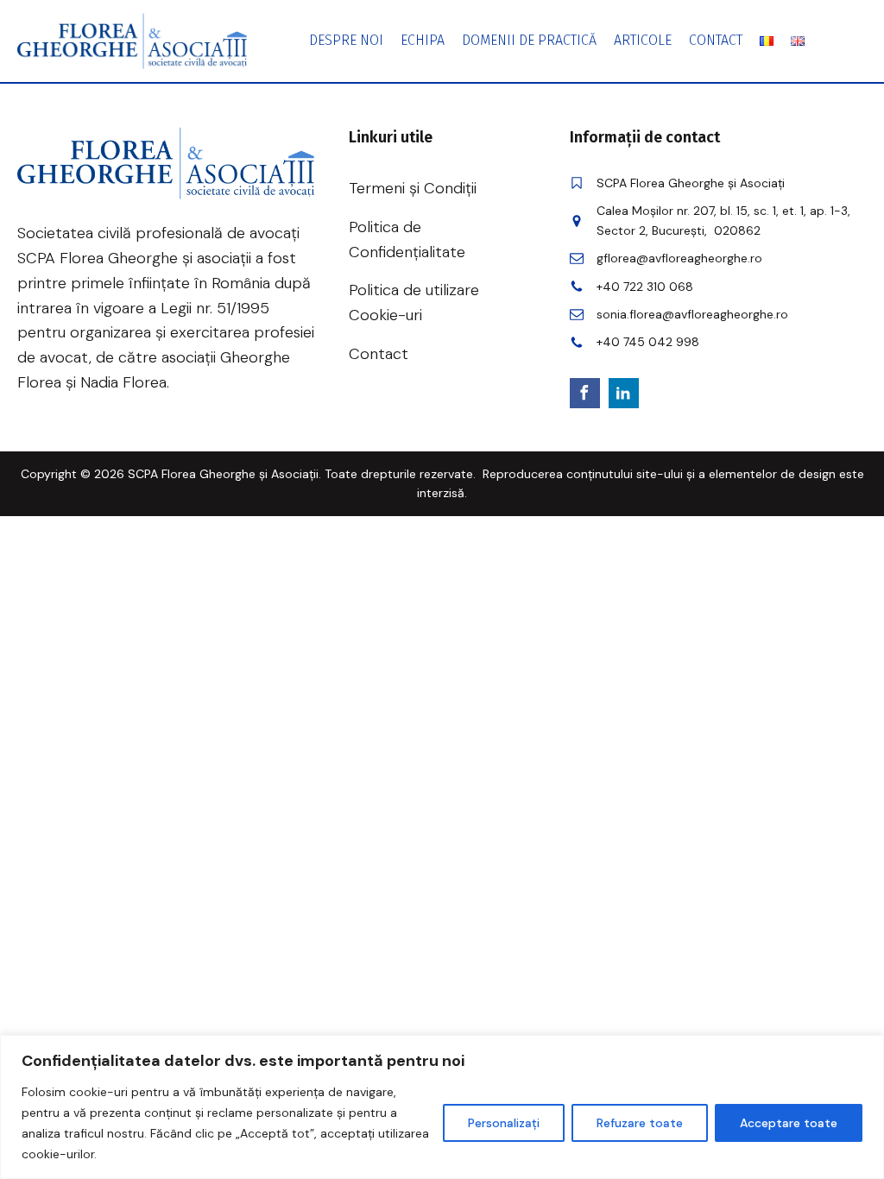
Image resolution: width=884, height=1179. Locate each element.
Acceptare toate (788, 1123)
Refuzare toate (640, 1123)
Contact (715, 40)
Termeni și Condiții (413, 188)
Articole (643, 40)
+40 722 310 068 (645, 286)
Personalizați (504, 1123)
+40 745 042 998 (648, 342)
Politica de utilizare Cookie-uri (414, 302)
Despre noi (346, 40)
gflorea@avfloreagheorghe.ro (679, 258)
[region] (442, 1107)
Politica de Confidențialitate (407, 239)
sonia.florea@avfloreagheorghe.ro (692, 314)
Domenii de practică (529, 40)
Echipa (423, 40)
